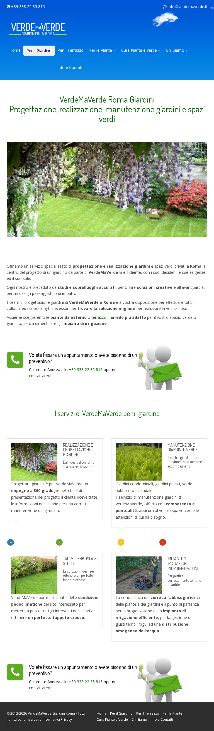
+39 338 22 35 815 (28, 6)
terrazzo (98, 317)
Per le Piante (101, 50)
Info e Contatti (70, 67)
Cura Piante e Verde (139, 50)
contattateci (40, 375)
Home (15, 50)
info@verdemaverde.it (187, 6)
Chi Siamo (175, 50)
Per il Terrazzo (70, 50)
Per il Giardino (39, 50)
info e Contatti (162, 719)
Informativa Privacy (57, 719)
